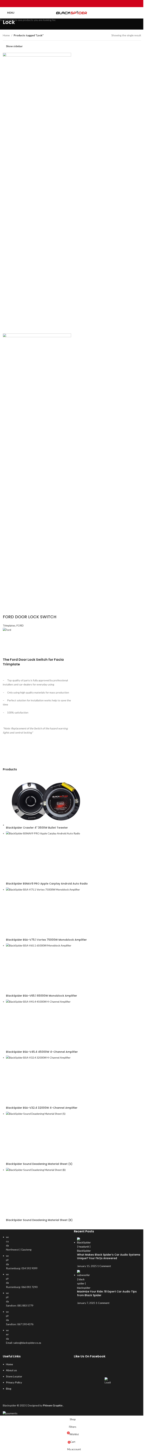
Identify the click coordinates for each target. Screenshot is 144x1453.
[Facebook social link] (62, 3)
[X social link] (67, 3)
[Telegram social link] (81, 3)
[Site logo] (72, 13)
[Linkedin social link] (76, 3)
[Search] (139, 12)
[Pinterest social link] (72, 3)
